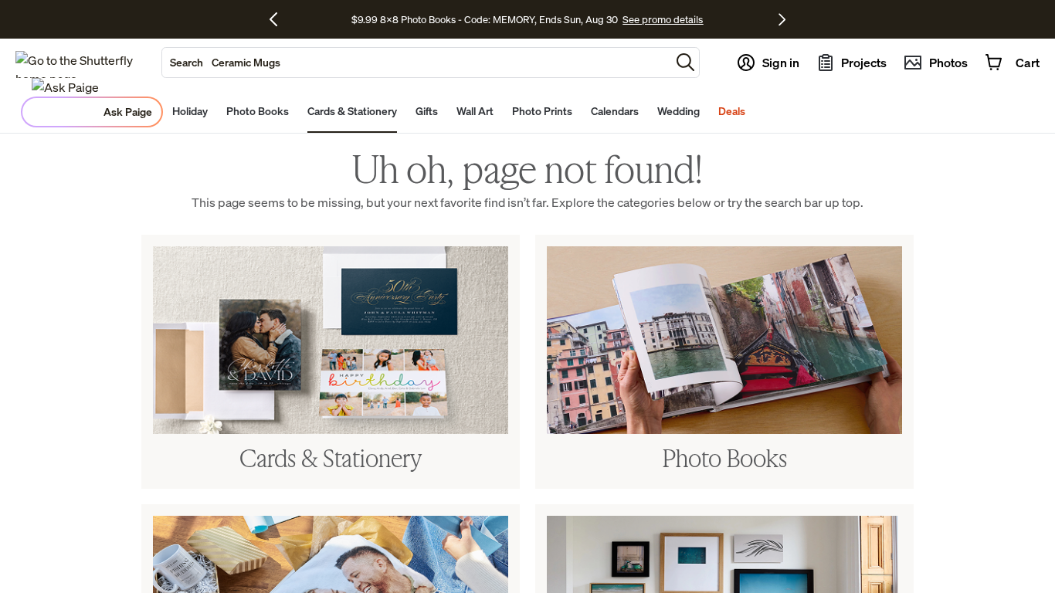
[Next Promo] (782, 19)
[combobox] (416, 62)
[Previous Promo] (279, 19)
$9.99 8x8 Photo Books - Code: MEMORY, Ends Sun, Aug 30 (484, 19)
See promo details (662, 19)
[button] (685, 62)
